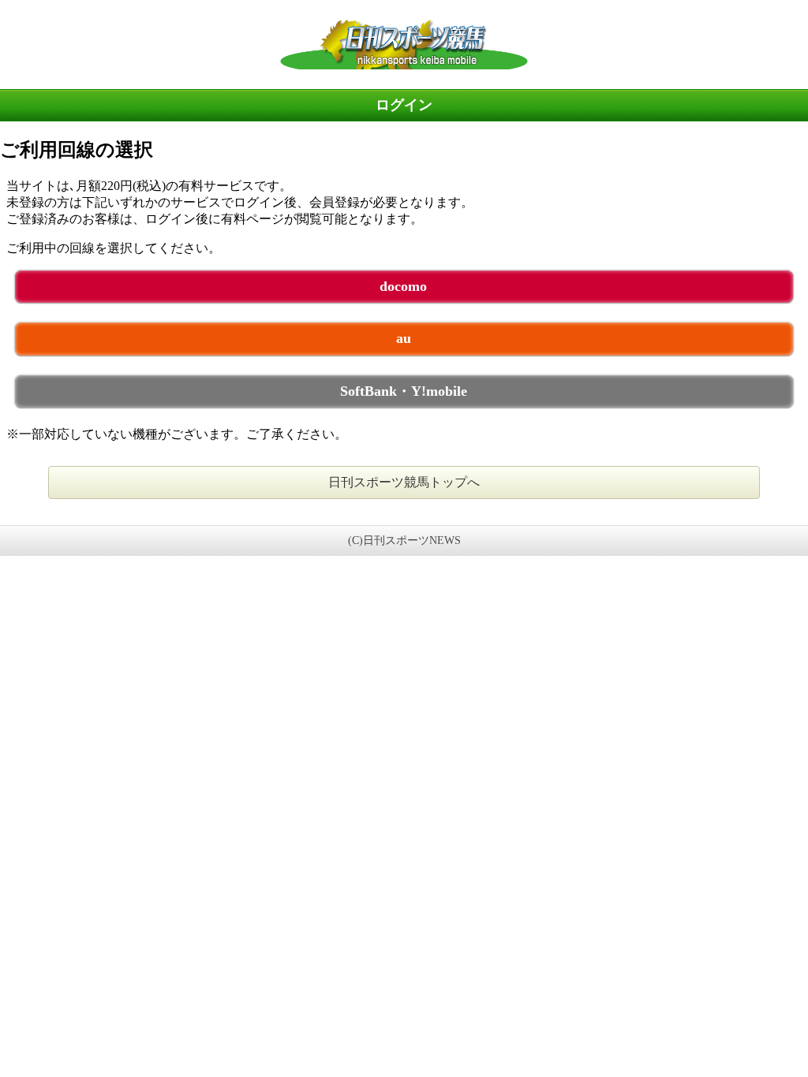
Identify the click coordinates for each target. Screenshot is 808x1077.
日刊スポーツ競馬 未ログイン (404, 44)
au (403, 338)
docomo (403, 286)
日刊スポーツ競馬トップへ (404, 482)
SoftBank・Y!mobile (403, 391)
